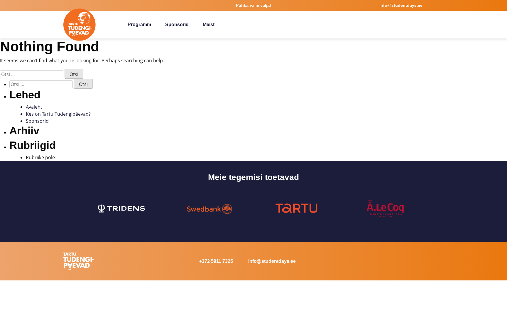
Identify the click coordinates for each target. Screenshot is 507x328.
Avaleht (34, 107)
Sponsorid (177, 24)
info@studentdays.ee (272, 261)
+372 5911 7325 (216, 261)
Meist (208, 24)
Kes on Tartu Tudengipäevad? (58, 114)
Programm (139, 24)
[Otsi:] (31, 74)
